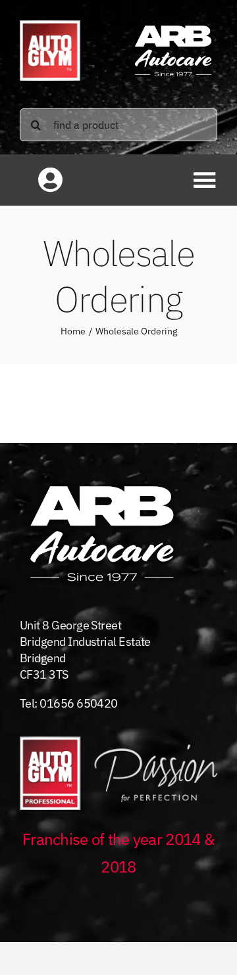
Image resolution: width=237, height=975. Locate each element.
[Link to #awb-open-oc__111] (204, 180)
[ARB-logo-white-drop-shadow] (173, 25)
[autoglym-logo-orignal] (50, 25)
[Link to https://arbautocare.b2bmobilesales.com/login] (50, 180)
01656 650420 (79, 703)
